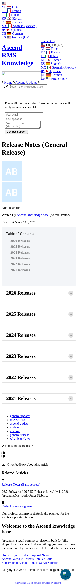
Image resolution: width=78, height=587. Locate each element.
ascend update (19, 423)
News (45, 555)
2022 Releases (20, 264)
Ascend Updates (26, 82)
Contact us (48, 41)
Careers (29, 559)
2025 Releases (20, 246)
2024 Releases (20, 252)
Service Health (48, 562)
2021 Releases (20, 270)
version (15, 431)
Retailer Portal (44, 559)
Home (8, 82)
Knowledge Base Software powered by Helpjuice (39, 582)
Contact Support (30, 555)
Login (15, 555)
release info (17, 420)
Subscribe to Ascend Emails (20, 562)
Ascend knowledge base (32, 215)
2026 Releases (20, 241)
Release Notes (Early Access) (21, 484)
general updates (20, 416)
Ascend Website (13, 559)
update (14, 427)
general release (19, 435)
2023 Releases (20, 258)
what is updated (20, 438)
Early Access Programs (17, 506)
